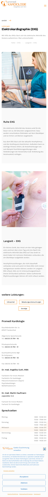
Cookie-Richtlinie (13, 494)
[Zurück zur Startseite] (14, 5)
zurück (4, 20)
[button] (44, 449)
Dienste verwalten (8, 471)
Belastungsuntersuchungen (31, 302)
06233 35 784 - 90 (12, 338)
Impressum (37, 494)
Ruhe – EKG (16, 43)
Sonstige (24, 308)
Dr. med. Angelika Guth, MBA (15, 369)
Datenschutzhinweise (26, 494)
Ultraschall (11, 302)
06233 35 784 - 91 (11, 347)
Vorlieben (24, 489)
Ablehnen (24, 483)
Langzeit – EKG (31, 43)
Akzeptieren (24, 477)
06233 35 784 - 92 (11, 358)
